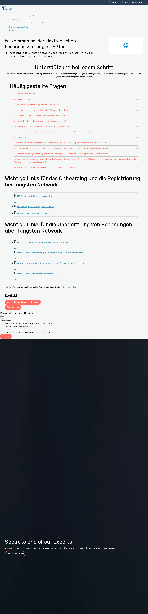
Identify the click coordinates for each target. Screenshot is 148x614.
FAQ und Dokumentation (19, 27)
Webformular (35, 16)
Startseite (15, 19)
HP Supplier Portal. (68, 287)
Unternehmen (15, 30)
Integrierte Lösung (37, 22)
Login (126, 2)
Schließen (6, 336)
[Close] (2, 318)
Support (114, 2)
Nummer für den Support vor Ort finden (23, 302)
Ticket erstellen (13, 307)
